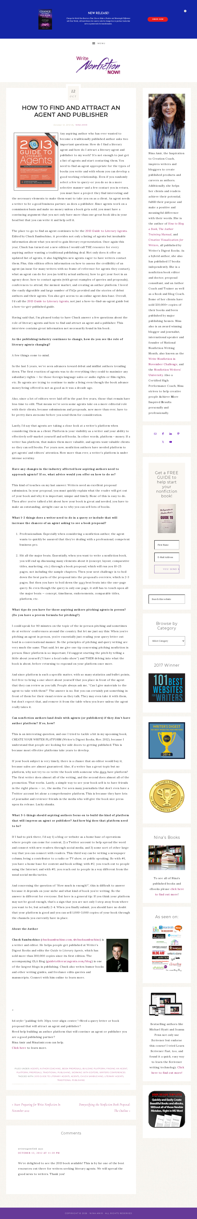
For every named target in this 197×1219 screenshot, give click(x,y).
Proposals (35, 1072)
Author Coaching (50, 1068)
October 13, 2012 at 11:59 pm (39, 1153)
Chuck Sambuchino (91, 1076)
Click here (19, 1048)
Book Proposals (71, 1068)
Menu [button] (101, 43)
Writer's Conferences (112, 1072)
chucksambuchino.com (56, 939)
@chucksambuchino (86, 939)
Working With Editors (85, 1072)
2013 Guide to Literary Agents (106, 231)
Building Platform (94, 1068)
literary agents (114, 1076)
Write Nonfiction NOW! (98, 65)
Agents (34, 1068)
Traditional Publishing (57, 1072)
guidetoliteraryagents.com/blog (69, 961)
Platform (22, 1072)
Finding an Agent (116, 1068)
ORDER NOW (157, 19)
